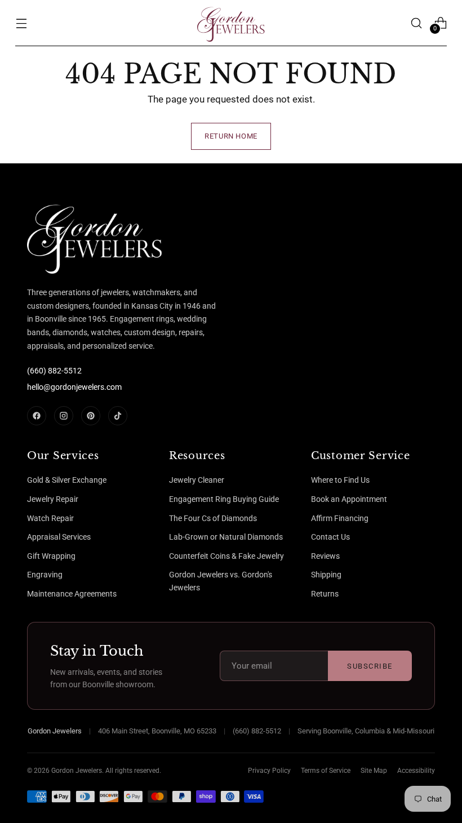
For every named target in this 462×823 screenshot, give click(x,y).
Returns (325, 593)
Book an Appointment (349, 499)
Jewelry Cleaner (196, 479)
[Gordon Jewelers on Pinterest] (90, 415)
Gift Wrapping (51, 555)
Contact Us (330, 536)
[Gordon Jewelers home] (69, 236)
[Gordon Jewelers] (231, 23)
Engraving (45, 574)
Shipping (326, 574)
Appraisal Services (59, 536)
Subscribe (370, 666)
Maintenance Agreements (72, 593)
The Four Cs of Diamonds (213, 518)
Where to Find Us (340, 479)
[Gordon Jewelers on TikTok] (117, 415)
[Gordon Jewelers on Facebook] (36, 415)
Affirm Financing (339, 518)
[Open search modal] (416, 22)
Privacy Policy (269, 771)
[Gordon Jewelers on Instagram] (63, 415)
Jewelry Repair (52, 499)
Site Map (374, 771)
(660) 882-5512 (54, 370)
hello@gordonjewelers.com (74, 387)
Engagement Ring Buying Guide (224, 499)
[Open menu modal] (21, 22)
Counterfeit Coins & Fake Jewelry (226, 555)
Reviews (325, 555)
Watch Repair (50, 518)
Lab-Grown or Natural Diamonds (226, 536)
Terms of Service (325, 771)
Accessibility (416, 771)
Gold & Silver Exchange (66, 479)
